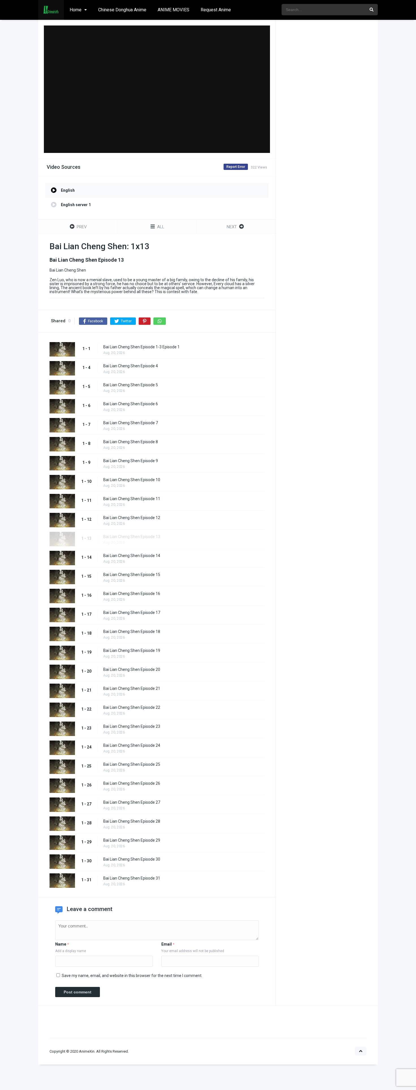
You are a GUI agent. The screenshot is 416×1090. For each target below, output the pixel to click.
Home (76, 9)
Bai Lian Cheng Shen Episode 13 (131, 536)
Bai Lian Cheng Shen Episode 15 (131, 574)
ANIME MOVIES (173, 9)
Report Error (235, 167)
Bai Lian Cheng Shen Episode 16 (131, 593)
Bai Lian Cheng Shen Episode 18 (131, 631)
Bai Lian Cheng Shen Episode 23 (131, 726)
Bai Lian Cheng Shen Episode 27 (131, 802)
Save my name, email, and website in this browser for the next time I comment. (132, 975)
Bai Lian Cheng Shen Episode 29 (131, 840)
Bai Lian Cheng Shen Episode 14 (131, 555)
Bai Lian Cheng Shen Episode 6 (130, 404)
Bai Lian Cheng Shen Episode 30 (131, 859)
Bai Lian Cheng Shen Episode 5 (130, 385)
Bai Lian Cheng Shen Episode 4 (130, 366)
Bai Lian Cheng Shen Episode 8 (130, 442)
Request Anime (216, 9)
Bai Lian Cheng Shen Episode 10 (131, 479)
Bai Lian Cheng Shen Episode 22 (131, 707)
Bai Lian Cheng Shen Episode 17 (131, 612)
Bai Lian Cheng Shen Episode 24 (131, 745)
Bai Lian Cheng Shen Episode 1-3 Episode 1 (141, 347)
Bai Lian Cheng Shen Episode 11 (131, 498)
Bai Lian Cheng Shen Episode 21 (131, 688)
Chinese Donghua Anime (122, 9)
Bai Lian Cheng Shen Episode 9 (130, 460)
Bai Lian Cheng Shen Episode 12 (131, 517)
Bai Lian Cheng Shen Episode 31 (131, 878)
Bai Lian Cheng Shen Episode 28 (131, 821)
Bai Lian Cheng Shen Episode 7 (130, 423)
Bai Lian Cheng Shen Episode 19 (131, 650)
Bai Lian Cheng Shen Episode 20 (131, 669)
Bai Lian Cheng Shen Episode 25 (131, 764)
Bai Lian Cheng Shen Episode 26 (131, 783)
